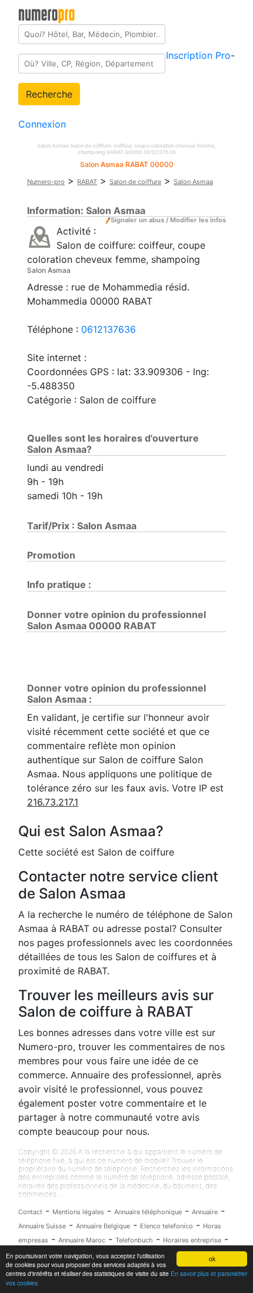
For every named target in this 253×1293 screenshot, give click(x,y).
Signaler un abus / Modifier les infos (168, 220)
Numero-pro (46, 182)
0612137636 (108, 329)
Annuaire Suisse (42, 1226)
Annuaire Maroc (81, 1240)
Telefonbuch (134, 1240)
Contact (30, 1212)
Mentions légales (78, 1212)
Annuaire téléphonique (148, 1212)
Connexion (42, 124)
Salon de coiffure (135, 182)
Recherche (49, 94)
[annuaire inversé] (39, 236)
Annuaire (205, 1212)
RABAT (87, 182)
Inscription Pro (198, 55)
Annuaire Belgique (103, 1226)
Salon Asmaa (193, 182)
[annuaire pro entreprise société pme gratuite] (46, 13)
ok (212, 1258)
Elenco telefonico (166, 1226)
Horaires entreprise (192, 1240)
